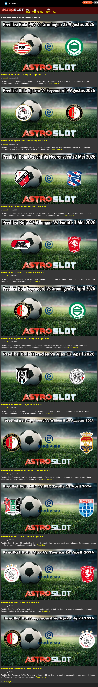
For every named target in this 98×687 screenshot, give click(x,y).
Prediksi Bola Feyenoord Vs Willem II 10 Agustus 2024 (26, 470)
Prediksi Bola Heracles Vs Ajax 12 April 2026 (21, 404)
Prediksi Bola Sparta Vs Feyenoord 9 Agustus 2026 (24, 141)
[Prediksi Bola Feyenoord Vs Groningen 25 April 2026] (49, 310)
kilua (4, 540)
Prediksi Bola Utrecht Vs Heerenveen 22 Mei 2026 (23, 206)
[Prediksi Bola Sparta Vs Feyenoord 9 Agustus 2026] (49, 112)
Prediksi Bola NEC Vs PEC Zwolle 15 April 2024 (22, 536)
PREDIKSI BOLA (38, 12)
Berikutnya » (8, 682)
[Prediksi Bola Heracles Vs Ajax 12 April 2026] (49, 376)
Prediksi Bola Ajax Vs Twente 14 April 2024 (20, 602)
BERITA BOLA (51, 12)
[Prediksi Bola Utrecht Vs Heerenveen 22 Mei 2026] (49, 178)
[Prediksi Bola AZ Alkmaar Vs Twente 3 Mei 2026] (49, 244)
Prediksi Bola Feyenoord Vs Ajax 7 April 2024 (21, 668)
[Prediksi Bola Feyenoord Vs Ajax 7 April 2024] (49, 640)
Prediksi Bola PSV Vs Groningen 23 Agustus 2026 (23, 75)
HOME (28, 12)
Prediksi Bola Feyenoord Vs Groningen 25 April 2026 (25, 338)
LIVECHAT (87, 2)
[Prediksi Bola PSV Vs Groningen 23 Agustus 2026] (49, 46)
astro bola (5, 78)
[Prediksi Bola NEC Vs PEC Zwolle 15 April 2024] (49, 508)
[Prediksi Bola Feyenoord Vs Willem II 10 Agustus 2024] (49, 442)
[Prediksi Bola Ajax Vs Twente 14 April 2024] (49, 574)
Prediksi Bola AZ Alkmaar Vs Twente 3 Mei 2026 (23, 273)
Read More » (54, 83)
